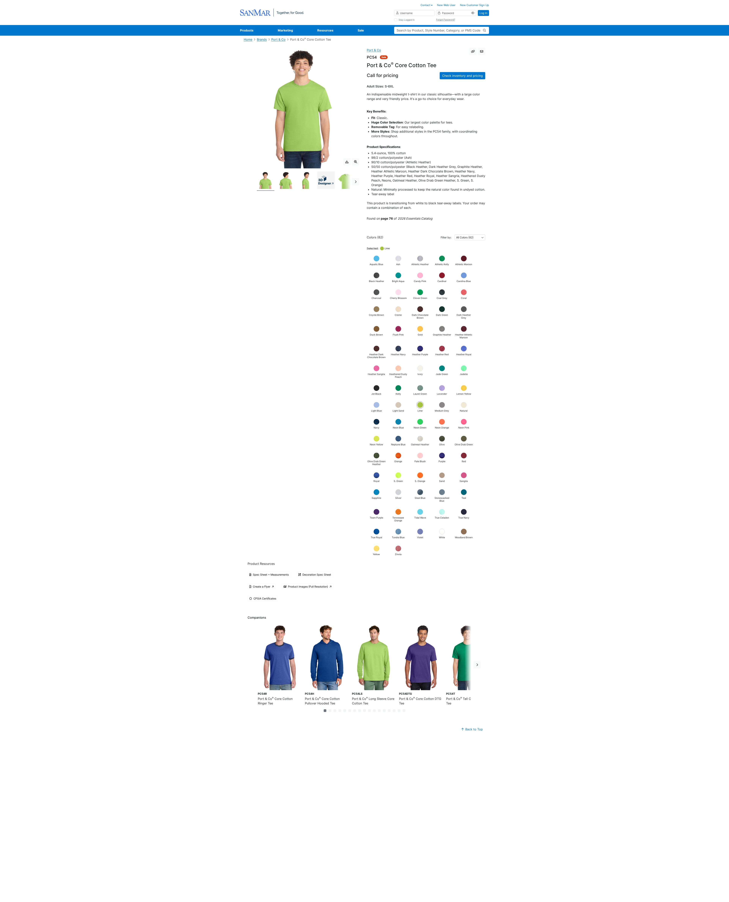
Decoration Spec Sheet (316, 574)
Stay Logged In (407, 19)
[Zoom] (355, 161)
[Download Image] (346, 161)
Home (248, 39)
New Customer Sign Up (474, 5)
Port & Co (278, 39)
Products (246, 30)
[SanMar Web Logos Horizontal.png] (272, 12)
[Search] (484, 30)
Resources (325, 30)
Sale (361, 30)
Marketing (285, 30)
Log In (483, 13)
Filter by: (446, 237)
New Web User (446, 5)
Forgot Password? (445, 19)
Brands (262, 39)
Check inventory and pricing (462, 76)
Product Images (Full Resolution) (308, 586)
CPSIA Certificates (264, 598)
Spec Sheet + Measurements (271, 574)
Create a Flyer (261, 586)
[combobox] (470, 237)
